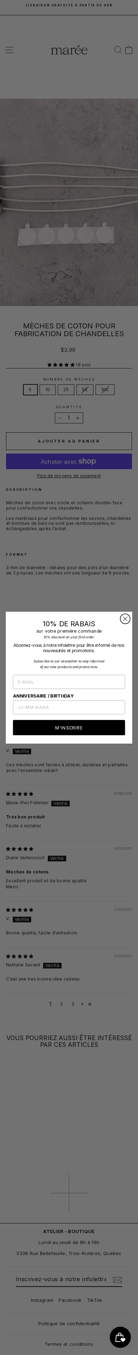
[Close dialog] (125, 619)
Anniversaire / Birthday (43, 695)
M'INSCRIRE (68, 727)
